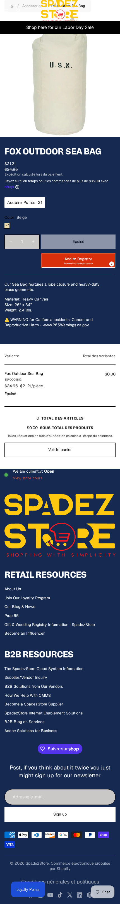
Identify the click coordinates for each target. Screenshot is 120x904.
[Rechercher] (18, 10)
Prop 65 (11, 615)
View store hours (27, 478)
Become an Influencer (24, 633)
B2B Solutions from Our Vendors (33, 686)
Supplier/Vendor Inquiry (25, 677)
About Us (12, 588)
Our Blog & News (19, 606)
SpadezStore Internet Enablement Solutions (43, 713)
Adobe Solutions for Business (30, 730)
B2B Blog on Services (24, 721)
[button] (78, 260)
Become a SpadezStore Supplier (33, 704)
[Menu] (6, 10)
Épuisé (78, 241)
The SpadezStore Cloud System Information (43, 668)
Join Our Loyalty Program (27, 597)
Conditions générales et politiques (60, 881)
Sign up (60, 814)
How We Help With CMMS (27, 695)
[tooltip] (111, 264)
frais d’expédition (52, 436)
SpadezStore (37, 863)
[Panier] (113, 10)
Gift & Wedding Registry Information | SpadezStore (49, 624)
